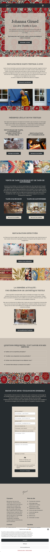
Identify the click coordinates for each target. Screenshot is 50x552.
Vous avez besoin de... (20, 426)
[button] (48, 529)
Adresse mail (18, 421)
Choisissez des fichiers (25, 461)
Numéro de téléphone (20, 416)
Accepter (25, 540)
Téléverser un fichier (20, 453)
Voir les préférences (25, 547)
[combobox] (25, 428)
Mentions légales (29, 550)
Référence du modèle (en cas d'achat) (24, 431)
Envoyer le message (25, 470)
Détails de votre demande (21, 442)
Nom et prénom (19, 411)
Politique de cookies (21, 550)
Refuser (25, 543)
